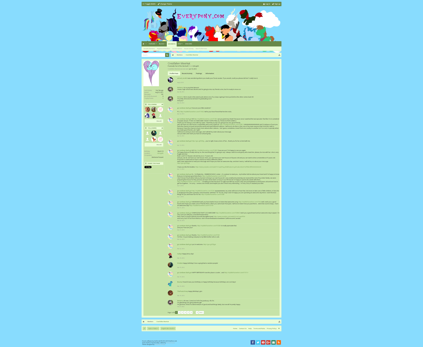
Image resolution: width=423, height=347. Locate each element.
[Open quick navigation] (279, 55)
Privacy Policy (271, 328)
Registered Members (163, 49)
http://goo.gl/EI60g (198, 141)
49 (162, 104)
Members (171, 44)
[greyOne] (154, 133)
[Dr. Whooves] (154, 139)
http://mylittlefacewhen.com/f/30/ (203, 191)
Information (210, 73)
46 (162, 128)
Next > (201, 312)
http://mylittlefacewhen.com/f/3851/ (232, 124)
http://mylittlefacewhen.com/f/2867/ (206, 150)
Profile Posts (174, 73)
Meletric (180, 88)
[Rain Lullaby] (147, 115)
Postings (199, 73)
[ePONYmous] (147, 139)
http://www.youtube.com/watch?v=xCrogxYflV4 (229, 216)
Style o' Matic (152, 328)
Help (179, 44)
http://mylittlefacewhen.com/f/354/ (188, 182)
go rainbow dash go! (184, 108)
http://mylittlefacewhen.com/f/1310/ (201, 205)
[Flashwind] (154, 109)
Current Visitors (177, 49)
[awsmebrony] (160, 133)
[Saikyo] (154, 115)
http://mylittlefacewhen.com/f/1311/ (236, 272)
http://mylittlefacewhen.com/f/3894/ (228, 213)
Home (235, 328)
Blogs (161, 44)
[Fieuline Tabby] (147, 133)
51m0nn (180, 263)
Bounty (179, 282)
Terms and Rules (259, 328)
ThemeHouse (170, 343)
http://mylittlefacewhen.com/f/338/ (212, 194)
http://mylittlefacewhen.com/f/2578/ (214, 176)
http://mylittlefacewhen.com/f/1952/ (192, 112)
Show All (159, 121)
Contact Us (243, 328)
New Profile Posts (201, 49)
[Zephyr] (160, 109)
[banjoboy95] (160, 115)
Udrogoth (160, 153)
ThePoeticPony (182, 291)
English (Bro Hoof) (167, 328)
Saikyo (179, 254)
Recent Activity (189, 49)
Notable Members (149, 49)
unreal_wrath (182, 78)
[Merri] (147, 109)
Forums (152, 44)
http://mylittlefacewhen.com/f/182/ (205, 119)
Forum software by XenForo (159, 341)
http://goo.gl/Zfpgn (183, 163)
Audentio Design (160, 344)
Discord (188, 44)
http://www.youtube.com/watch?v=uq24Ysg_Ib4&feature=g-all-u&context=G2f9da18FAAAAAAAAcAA (228, 167)
